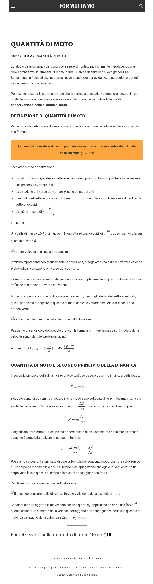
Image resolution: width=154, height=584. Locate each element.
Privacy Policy (117, 567)
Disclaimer (80, 567)
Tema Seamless (61, 558)
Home (15, 56)
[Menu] (13, 6)
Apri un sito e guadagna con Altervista (49, 567)
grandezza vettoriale (54, 178)
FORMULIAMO (77, 6)
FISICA (27, 56)
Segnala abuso (97, 567)
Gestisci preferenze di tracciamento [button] (77, 574)
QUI (107, 535)
